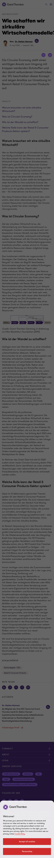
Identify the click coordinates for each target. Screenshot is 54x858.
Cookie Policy (20, 834)
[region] (27, 829)
